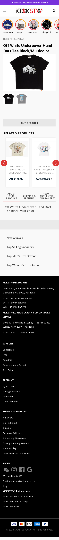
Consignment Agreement (16, 443)
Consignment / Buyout (14, 364)
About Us (7, 359)
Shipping (7, 427)
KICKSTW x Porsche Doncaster (18, 496)
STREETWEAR (17, 39)
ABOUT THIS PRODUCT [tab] (11, 196)
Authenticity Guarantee (14, 438)
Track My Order (10, 401)
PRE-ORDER (8, 417)
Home (6, 39)
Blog (5, 486)
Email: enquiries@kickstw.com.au (19, 481)
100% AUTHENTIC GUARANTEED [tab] (47, 196)
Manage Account (11, 391)
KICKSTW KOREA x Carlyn (15, 501)
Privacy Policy (9, 448)
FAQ (5, 354)
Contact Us (8, 349)
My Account (8, 386)
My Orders (8, 396)
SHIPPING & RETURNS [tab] (29, 197)
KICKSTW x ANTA (11, 506)
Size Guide (8, 370)
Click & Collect (10, 422)
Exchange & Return (12, 433)
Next (55, 163)
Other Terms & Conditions (16, 453)
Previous (4, 163)
